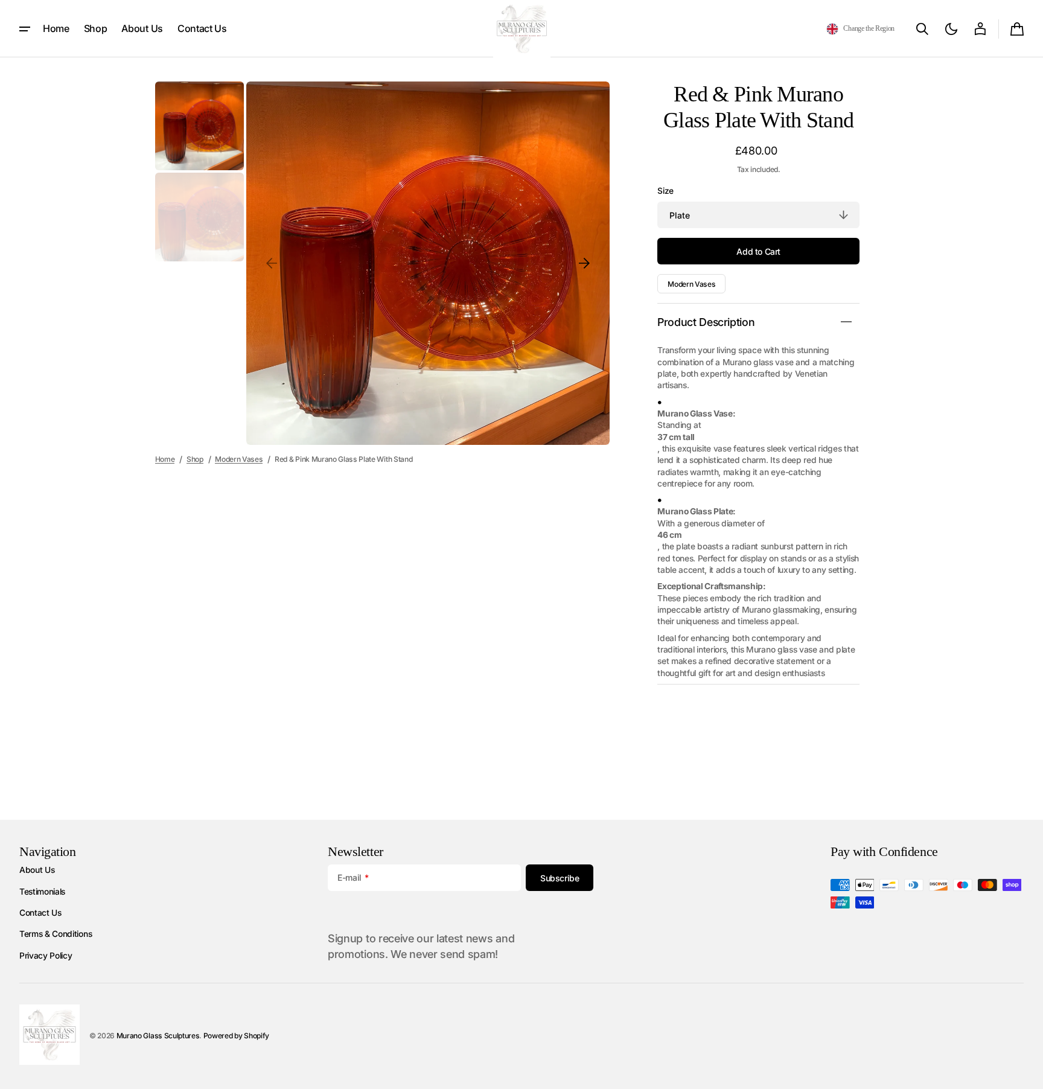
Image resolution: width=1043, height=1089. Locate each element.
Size (665, 191)
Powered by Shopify (236, 1035)
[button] (860, 29)
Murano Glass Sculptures (158, 1035)
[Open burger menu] (24, 29)
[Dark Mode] (951, 29)
